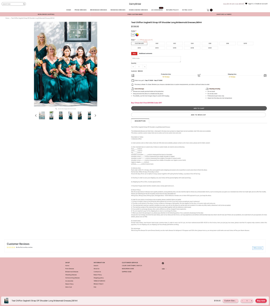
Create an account (261, 4)
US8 (227, 43)
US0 (157, 43)
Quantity (133, 63)
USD (163, 269)
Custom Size (139, 43)
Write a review (258, 248)
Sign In (250, 4)
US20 (210, 48)
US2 (174, 43)
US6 (210, 43)
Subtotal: (134, 71)
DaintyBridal (135, 4)
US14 (157, 48)
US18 (192, 48)
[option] (46, 14)
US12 (139, 48)
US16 (174, 48)
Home (7, 18)
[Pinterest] (163, 263)
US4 (192, 43)
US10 (245, 43)
